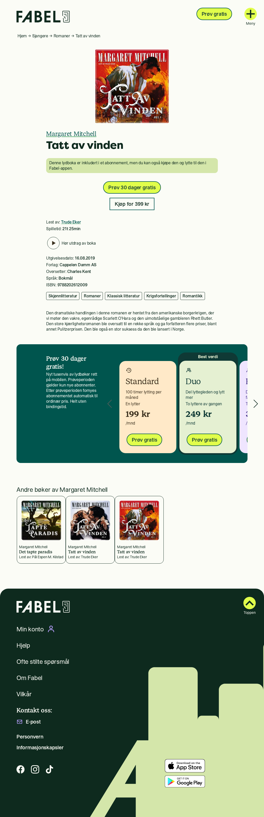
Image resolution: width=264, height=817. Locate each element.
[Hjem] (43, 16)
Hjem (22, 36)
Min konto (30, 629)
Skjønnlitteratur (62, 296)
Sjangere (40, 36)
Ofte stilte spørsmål (42, 662)
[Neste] (256, 403)
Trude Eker (71, 222)
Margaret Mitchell (71, 134)
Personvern (29, 736)
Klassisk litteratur (123, 296)
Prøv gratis (214, 14)
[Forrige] (109, 403)
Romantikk (193, 296)
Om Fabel (29, 678)
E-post (33, 721)
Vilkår (24, 694)
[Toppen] (249, 603)
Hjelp (23, 645)
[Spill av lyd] (53, 243)
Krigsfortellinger (161, 296)
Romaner (62, 36)
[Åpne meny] (250, 14)
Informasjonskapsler (39, 747)
